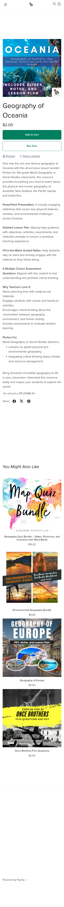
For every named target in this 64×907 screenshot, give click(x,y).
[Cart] (60, 4)
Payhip (21, 879)
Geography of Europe (32, 680)
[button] (26, 880)
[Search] (54, 3)
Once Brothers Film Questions (32, 750)
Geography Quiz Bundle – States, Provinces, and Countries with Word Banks (32, 538)
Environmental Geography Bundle (32, 610)
